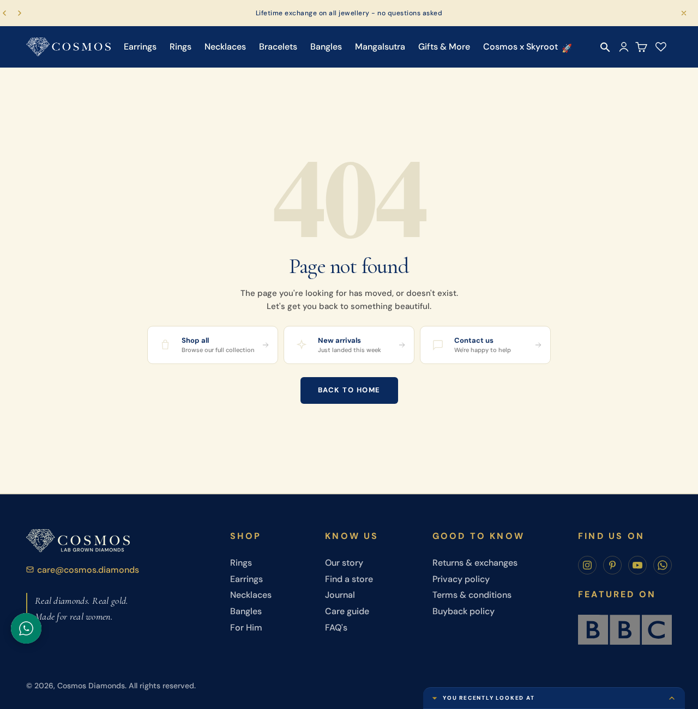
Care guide (347, 611)
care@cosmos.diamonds (88, 569)
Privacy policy (461, 579)
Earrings (140, 46)
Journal (340, 595)
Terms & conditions (472, 595)
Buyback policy (463, 611)
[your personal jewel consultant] (26, 628)
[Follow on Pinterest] (612, 565)
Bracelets (278, 46)
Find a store (349, 579)
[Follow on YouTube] (637, 565)
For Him (246, 627)
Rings (180, 46)
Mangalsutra (380, 46)
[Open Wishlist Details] (661, 47)
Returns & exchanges (475, 562)
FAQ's (336, 627)
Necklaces (225, 46)
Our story (344, 562)
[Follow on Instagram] (587, 565)
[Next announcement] (20, 13)
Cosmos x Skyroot (520, 46)
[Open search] (605, 47)
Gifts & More (444, 46)
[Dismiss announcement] (683, 13)
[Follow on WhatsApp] (662, 565)
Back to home (349, 390)
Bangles (326, 46)
